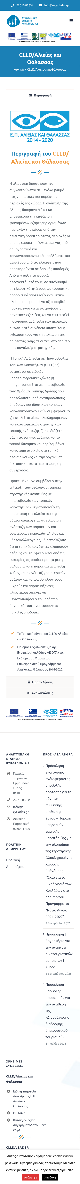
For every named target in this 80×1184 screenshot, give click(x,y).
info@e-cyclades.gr (21, 809)
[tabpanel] (40, 388)
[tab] (40, 95)
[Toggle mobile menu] (72, 20)
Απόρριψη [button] (30, 1177)
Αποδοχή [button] (50, 1177)
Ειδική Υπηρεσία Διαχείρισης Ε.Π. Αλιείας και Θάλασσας (24, 1098)
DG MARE (19, 1113)
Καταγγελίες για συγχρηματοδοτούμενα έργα (25, 1125)
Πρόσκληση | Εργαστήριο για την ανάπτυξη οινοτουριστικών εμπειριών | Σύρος (59, 950)
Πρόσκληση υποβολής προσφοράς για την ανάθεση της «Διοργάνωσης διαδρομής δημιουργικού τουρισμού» (58, 1010)
